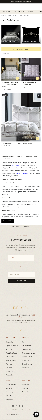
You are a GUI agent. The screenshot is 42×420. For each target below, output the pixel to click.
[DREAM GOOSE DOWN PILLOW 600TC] (31, 69)
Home (3, 15)
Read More (7, 221)
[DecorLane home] (21, 307)
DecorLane (15, 165)
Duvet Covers (10, 357)
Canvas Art (9, 371)
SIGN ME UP (21, 281)
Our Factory (9, 392)
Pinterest (25, 388)
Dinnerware (9, 364)
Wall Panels (9, 349)
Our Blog (8, 395)
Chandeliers (10, 342)
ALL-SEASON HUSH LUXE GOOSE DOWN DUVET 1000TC (9, 85)
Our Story (9, 388)
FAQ (23, 342)
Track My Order (27, 346)
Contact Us (25, 368)
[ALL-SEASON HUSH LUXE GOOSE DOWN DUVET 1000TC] (11, 69)
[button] (36, 414)
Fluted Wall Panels (11, 353)
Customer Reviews (11, 384)
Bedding (9, 15)
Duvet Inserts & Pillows (21, 15)
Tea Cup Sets (9, 375)
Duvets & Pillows (11, 360)
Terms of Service (27, 357)
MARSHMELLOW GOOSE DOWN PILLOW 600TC (16, 143)
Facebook (25, 392)
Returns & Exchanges (28, 353)
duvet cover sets (22, 173)
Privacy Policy (26, 360)
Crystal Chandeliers (12, 346)
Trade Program (27, 364)
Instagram (25, 384)
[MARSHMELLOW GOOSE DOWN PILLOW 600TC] (21, 117)
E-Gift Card (9, 399)
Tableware (9, 368)
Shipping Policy (27, 349)
